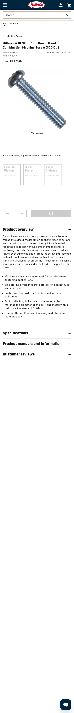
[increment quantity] (22, 213)
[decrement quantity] (7, 213)
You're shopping (11, 23)
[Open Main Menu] (5, 5)
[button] (61, 5)
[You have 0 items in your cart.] (69, 5)
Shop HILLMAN (12, 61)
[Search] (67, 15)
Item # (10, 55)
